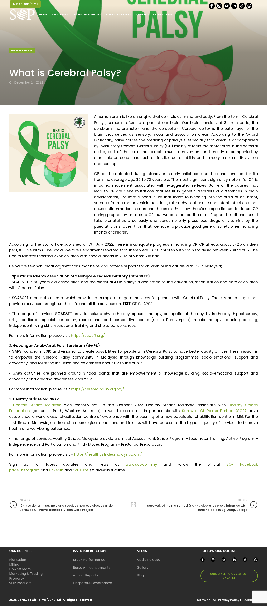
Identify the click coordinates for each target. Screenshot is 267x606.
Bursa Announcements (91, 567)
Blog (140, 575)
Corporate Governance (92, 583)
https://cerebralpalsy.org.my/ (97, 389)
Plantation (17, 559)
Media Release (148, 559)
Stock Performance (89, 559)
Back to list (133, 505)
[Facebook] (212, 8)
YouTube (80, 470)
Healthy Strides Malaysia (37, 404)
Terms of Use (206, 600)
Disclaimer (249, 600)
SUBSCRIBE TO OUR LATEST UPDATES (229, 576)
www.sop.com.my (141, 464)
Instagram (30, 470)
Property (16, 578)
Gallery (143, 567)
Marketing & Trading (26, 573)
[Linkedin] (234, 8)
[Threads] (249, 8)
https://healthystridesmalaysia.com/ (108, 454)
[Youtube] (227, 8)
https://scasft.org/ (88, 335)
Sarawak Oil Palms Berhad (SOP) (214, 410)
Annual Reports (85, 575)
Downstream (20, 569)
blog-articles (22, 50)
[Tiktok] (242, 8)
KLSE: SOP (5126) (27, 4)
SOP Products (20, 583)
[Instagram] (219, 8)
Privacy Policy (228, 600)
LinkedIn (56, 470)
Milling (14, 564)
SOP (230, 464)
